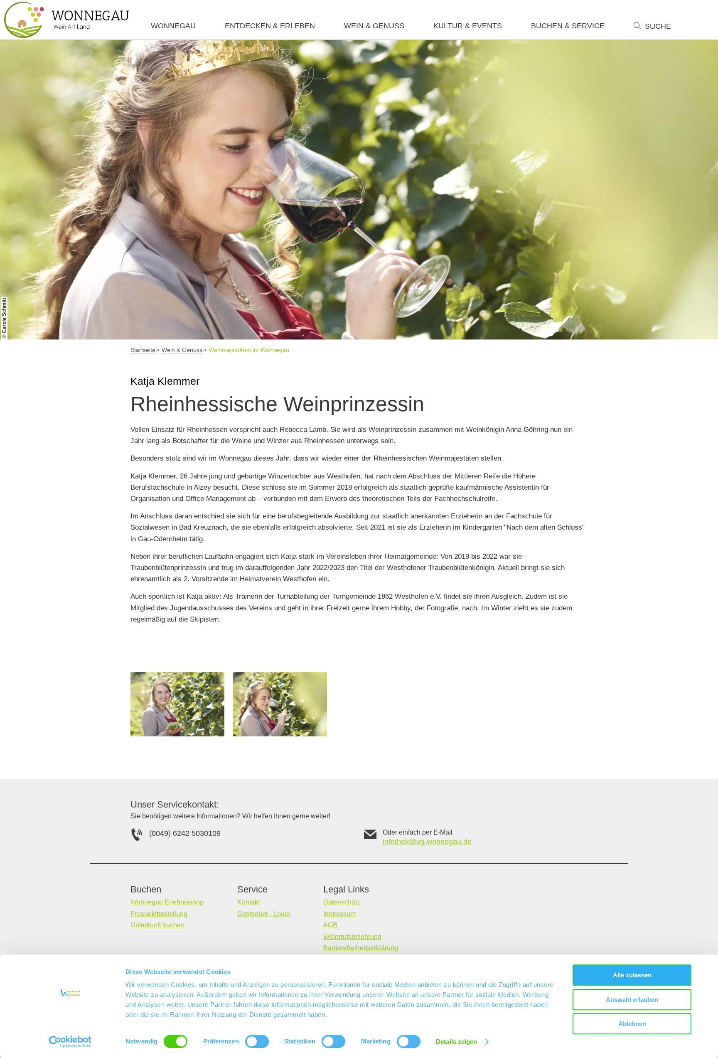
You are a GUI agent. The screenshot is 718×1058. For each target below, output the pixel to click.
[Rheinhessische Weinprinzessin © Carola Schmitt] (177, 704)
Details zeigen (456, 1041)
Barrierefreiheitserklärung (360, 947)
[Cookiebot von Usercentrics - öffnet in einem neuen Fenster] (70, 1042)
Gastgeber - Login (263, 913)
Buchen (145, 889)
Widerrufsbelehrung (352, 936)
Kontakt (248, 902)
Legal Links (346, 889)
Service (252, 889)
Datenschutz (341, 902)
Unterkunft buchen (157, 925)
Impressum (339, 913)
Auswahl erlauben (632, 999)
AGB (330, 925)
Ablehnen (632, 1023)
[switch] (257, 1041)
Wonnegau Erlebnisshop (167, 902)
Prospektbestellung (158, 913)
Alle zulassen (632, 975)
